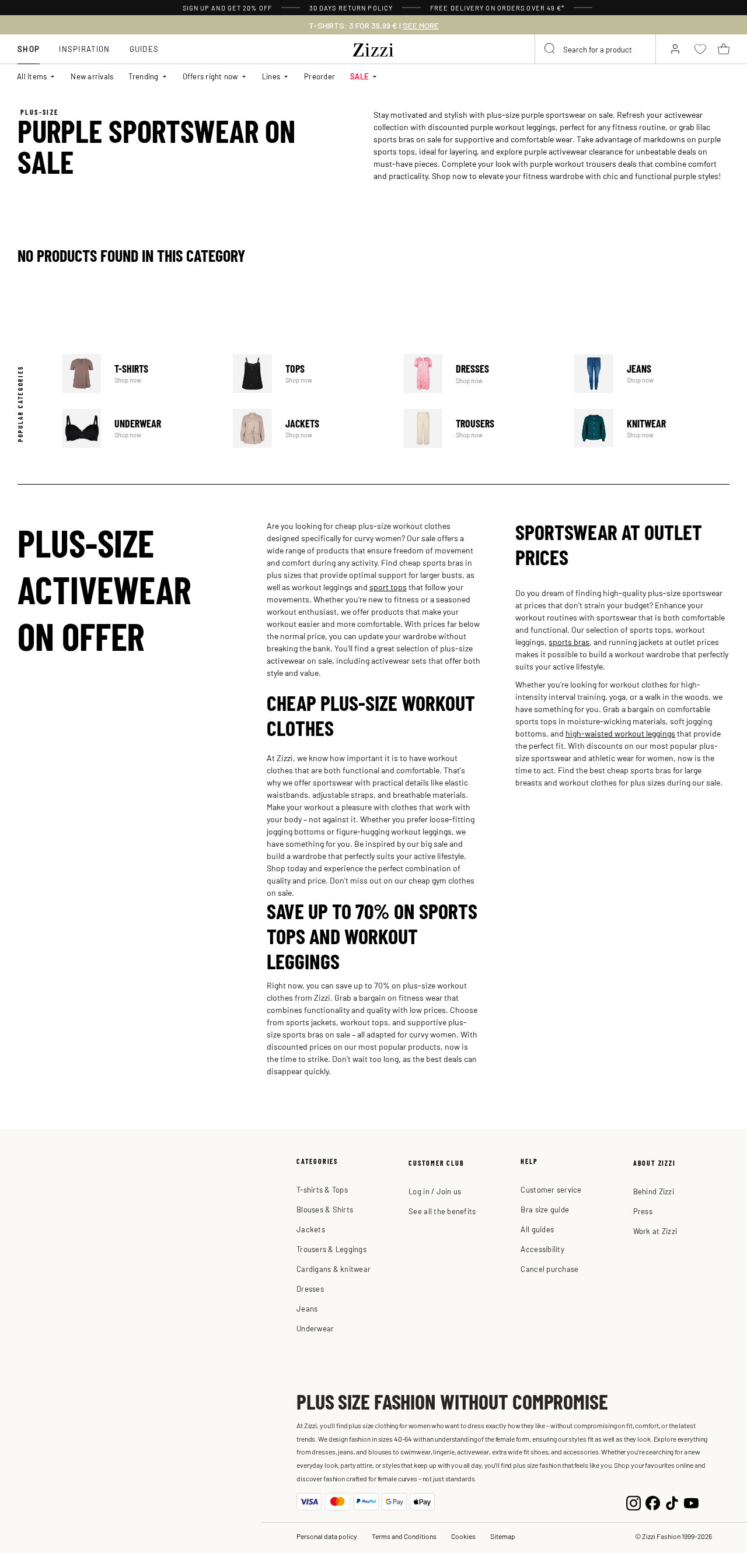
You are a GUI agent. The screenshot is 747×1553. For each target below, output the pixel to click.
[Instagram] (633, 1501)
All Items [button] (32, 76)
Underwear (140, 428)
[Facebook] (652, 1501)
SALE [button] (359, 76)
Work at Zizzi (655, 1231)
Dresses (481, 373)
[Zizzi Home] (373, 48)
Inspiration (84, 49)
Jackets (310, 428)
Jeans (651, 373)
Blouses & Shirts (324, 1209)
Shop (29, 49)
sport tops (388, 586)
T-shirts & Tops (322, 1189)
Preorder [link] (319, 76)
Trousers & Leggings (331, 1249)
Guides (144, 49)
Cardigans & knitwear (333, 1269)
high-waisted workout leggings (620, 733)
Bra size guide (545, 1209)
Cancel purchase (549, 1269)
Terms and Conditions (404, 1536)
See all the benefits (442, 1211)
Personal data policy (326, 1536)
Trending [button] (143, 76)
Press (642, 1211)
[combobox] (595, 49)
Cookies (463, 1536)
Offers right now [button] (210, 76)
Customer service (551, 1189)
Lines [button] (271, 76)
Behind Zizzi (653, 1191)
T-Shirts (140, 373)
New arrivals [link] (92, 76)
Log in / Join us (435, 1191)
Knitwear (651, 428)
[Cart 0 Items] (723, 49)
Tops (310, 373)
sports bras (569, 641)
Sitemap (502, 1536)
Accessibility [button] (542, 1249)
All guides (537, 1229)
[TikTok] (672, 1501)
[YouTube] (691, 1501)
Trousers (481, 428)
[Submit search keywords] (550, 49)
